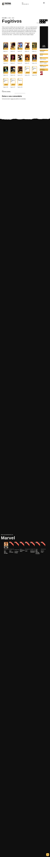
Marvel (9, 91)
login (12, 98)
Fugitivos (4, 91)
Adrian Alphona (43, 66)
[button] (44, 3)
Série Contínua (43, 59)
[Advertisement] (45, 95)
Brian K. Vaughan (43, 62)
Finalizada (11, 543)
